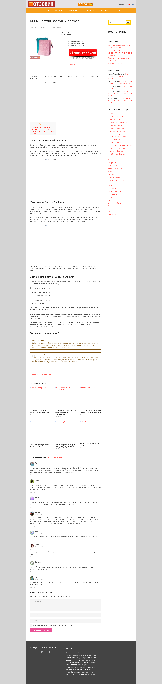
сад (71, 674)
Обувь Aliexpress (115, 139)
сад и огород (75, 674)
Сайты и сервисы (113, 200)
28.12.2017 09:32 (39, 465)
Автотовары (111, 160)
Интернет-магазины (114, 177)
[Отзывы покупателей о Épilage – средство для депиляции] (66, 432)
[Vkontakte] (132, 4)
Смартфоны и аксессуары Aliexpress (121, 145)
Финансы (111, 206)
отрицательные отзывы (82, 667)
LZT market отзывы (114, 50)
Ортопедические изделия (116, 191)
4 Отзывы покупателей (37, 133)
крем (86, 662)
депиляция (74, 655)
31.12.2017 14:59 (39, 514)
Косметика (111, 183)
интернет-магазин (85, 660)
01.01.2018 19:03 (39, 547)
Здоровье (111, 174)
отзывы (69, 667)
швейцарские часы (84, 676)
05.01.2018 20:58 (39, 564)
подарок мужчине (69, 669)
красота (81, 662)
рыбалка (67, 674)
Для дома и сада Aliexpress (118, 128)
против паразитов (83, 672)
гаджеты (68, 655)
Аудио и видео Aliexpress (117, 116)
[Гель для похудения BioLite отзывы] (90, 431)
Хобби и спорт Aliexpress (117, 154)
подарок (93, 667)
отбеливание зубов (92, 665)
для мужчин (84, 657)
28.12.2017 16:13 (39, 482)
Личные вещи (44, 27)
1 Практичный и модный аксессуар (41, 127)
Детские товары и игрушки (116, 168)
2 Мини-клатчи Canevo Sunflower (40, 129)
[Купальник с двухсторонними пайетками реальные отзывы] (90, 398)
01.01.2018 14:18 (39, 533)
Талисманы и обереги (114, 203)
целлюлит (74, 676)
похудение (77, 672)
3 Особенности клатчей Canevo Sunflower (43, 131)
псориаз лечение (90, 672)
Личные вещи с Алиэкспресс (118, 137)
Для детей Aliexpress (116, 125)
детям (78, 655)
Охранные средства (114, 194)
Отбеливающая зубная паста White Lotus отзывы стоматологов (65, 413)
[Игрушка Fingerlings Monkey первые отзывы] (41, 432)
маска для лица (70, 665)
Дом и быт (111, 171)
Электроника (112, 215)
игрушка (74, 660)
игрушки (79, 660)
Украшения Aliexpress (116, 151)
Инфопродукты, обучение (116, 180)
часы (78, 677)
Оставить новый (55, 457)
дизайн (82, 655)
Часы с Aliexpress (115, 157)
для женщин (35, 374)
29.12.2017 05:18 (39, 499)
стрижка (85, 674)
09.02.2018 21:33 (39, 579)
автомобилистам (79, 653)
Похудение (111, 197)
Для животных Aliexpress (117, 131)
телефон (94, 674)
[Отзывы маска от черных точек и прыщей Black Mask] (41, 398)
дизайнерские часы (89, 655)
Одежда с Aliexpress (116, 142)
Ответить (32, 475)
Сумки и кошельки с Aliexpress (119, 148)
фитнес (70, 676)
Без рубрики (112, 163)
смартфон (81, 674)
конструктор (92, 660)
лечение (92, 662)
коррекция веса (70, 662)
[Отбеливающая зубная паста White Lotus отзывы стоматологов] (66, 398)
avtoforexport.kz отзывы (115, 63)
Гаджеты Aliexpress (115, 119)
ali (66, 653)
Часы (109, 212)
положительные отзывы (46, 374)
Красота (110, 186)
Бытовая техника (113, 165)
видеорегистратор (89, 653)
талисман (90, 674)
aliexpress (70, 653)
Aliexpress (111, 114)
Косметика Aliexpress (116, 134)
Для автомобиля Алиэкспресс (119, 122)
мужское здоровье (82, 665)
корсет (76, 662)
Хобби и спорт (112, 209)
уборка (66, 676)
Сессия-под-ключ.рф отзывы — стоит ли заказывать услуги (119, 76)
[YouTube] (129, 4)
